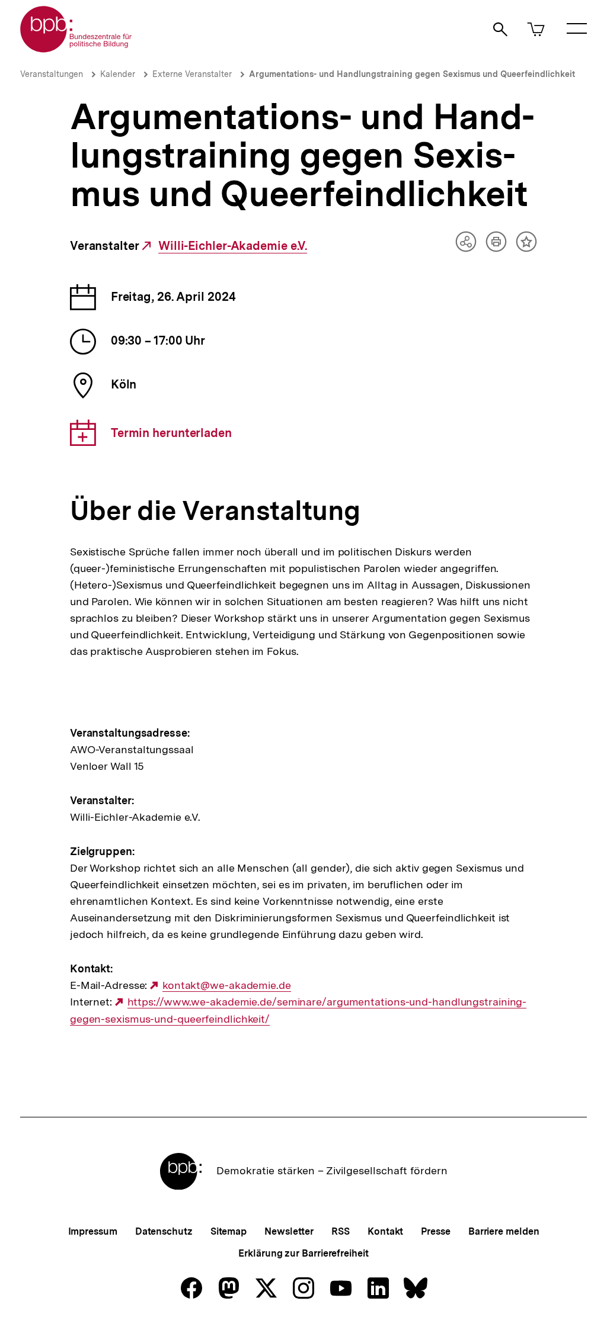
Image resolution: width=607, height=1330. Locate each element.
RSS (340, 1231)
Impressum (92, 1231)
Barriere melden (503, 1231)
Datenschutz (164, 1231)
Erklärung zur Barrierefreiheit (303, 1253)
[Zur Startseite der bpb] (76, 49)
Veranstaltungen (51, 74)
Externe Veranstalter (192, 74)
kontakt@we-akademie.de (226, 985)
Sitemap (228, 1231)
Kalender (117, 74)
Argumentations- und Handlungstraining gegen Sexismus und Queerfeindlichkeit (412, 74)
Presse (435, 1231)
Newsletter (289, 1231)
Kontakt (385, 1231)
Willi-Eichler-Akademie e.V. (232, 246)
